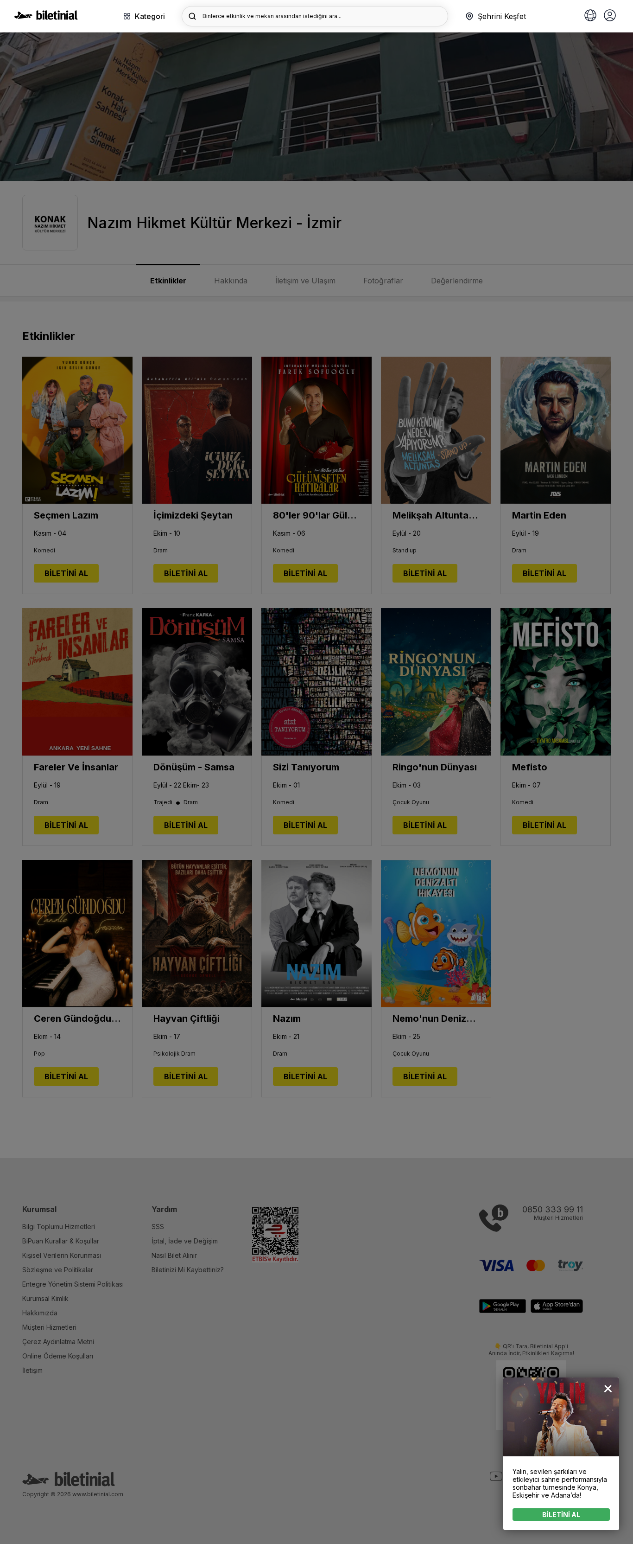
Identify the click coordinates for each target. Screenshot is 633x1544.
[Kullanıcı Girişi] (610, 16)
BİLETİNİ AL (561, 1514)
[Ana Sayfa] (46, 17)
